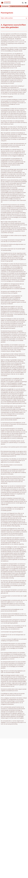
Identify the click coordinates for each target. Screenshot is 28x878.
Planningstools (5, 6)
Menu (25, 2)
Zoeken (22, 2)
